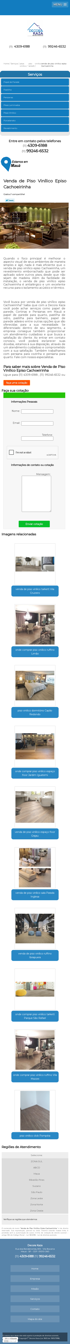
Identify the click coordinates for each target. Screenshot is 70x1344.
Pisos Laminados (12, 105)
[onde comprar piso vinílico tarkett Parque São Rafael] (35, 988)
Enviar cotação (34, 524)
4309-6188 (22, 46)
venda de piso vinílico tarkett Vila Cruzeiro (35, 591)
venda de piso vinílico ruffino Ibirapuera (35, 955)
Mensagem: (43, 474)
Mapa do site (35, 1319)
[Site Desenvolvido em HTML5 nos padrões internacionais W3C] (10, 1341)
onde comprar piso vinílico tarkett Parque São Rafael (35, 1016)
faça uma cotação (16, 382)
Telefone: (47, 434)
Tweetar (9, 200)
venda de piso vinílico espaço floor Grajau (35, 833)
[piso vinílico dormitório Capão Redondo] (35, 684)
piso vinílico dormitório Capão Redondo (35, 712)
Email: (17, 422)
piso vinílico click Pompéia (35, 1135)
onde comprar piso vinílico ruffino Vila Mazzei (35, 1076)
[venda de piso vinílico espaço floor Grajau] (35, 806)
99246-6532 (57, 46)
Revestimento (10, 128)
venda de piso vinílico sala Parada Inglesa (34, 894)
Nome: (16, 410)
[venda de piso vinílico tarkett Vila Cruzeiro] (35, 563)
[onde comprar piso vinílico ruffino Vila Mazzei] (35, 1049)
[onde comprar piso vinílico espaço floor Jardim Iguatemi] (35, 745)
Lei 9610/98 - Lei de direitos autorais (41, 1235)
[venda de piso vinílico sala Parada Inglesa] (35, 866)
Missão (35, 1288)
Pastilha (8, 89)
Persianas (8, 97)
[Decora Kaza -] (35, 27)
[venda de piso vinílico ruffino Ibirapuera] (35, 927)
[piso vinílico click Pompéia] (35, 1109)
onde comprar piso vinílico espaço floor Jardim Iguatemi (35, 773)
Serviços (35, 74)
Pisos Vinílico (10, 113)
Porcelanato (9, 120)
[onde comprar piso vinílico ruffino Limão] (35, 623)
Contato (35, 1309)
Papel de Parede (11, 82)
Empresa (35, 1278)
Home (34, 1268)
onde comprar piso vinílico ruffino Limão (35, 651)
